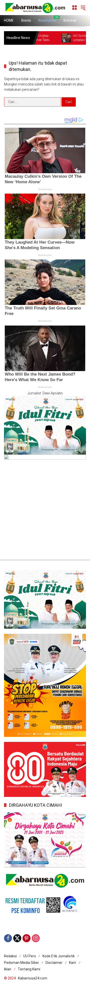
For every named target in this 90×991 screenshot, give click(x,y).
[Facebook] (8, 938)
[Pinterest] (26, 938)
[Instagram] (36, 938)
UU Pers (29, 956)
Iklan (7, 969)
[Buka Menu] (75, 8)
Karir (72, 963)
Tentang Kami (29, 969)
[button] (83, 8)
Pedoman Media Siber (21, 963)
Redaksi (10, 956)
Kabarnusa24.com (32, 978)
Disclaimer (54, 963)
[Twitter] (17, 938)
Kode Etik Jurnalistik (58, 956)
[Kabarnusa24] (35, 7)
